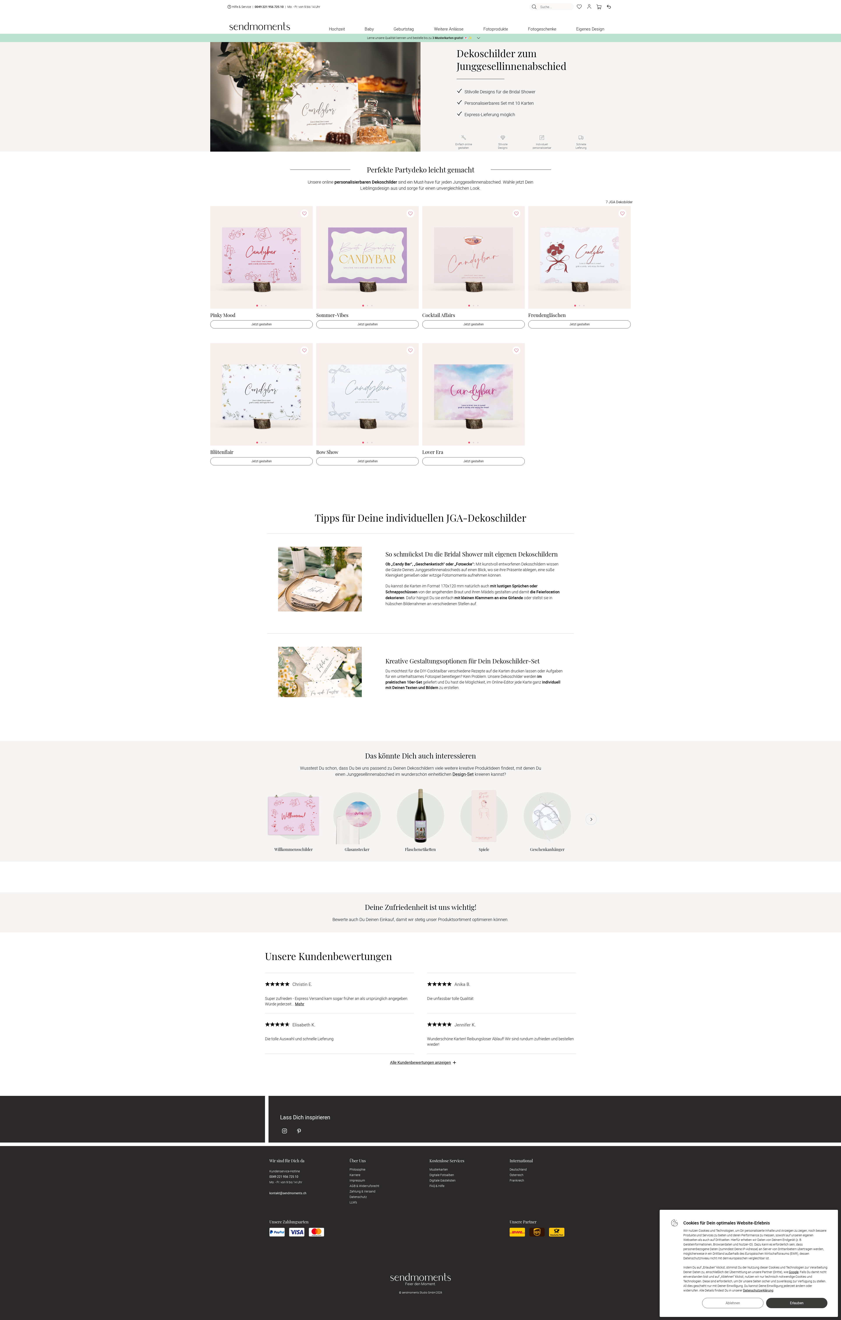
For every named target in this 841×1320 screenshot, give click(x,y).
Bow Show (327, 452)
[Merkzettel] (579, 7)
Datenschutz (358, 1197)
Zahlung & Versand (362, 1191)
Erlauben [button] (797, 1303)
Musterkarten (438, 1169)
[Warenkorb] (599, 7)
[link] (261, 257)
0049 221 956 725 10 (269, 7)
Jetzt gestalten (261, 324)
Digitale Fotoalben (441, 1175)
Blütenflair (221, 452)
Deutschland (518, 1169)
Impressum (357, 1180)
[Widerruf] (609, 7)
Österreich (516, 1175)
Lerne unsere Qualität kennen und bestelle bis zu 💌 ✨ (419, 38)
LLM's (353, 1202)
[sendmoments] (260, 26)
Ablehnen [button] (733, 1303)
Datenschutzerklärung (758, 1290)
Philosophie (357, 1169)
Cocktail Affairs (438, 315)
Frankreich (517, 1180)
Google (794, 1272)
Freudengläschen (547, 315)
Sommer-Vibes (332, 315)
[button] (589, 7)
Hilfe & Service (241, 7)
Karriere (355, 1175)
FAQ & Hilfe (436, 1186)
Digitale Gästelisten (442, 1180)
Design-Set (463, 774)
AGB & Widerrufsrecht (364, 1186)
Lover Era (432, 452)
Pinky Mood (222, 315)
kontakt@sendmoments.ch (287, 1193)
